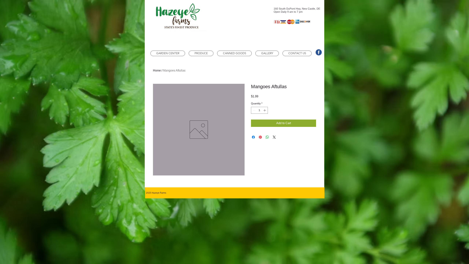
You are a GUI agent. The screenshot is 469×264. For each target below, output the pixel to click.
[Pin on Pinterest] (260, 137)
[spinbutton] (259, 110)
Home (157, 70)
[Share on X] (274, 137)
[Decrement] (254, 110)
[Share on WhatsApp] (267, 137)
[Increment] (265, 110)
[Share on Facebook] (253, 137)
